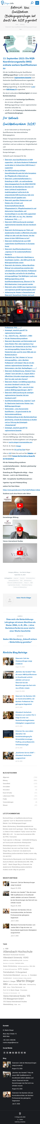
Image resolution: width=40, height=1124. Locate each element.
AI (3, 949)
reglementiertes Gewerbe (14, 584)
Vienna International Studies (14, 996)
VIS (28, 996)
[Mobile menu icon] (37, 3)
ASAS (25, 957)
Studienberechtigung (27, 584)
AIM (6, 949)
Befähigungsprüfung (13, 580)
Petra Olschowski (16, 987)
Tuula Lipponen (8, 840)
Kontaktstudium (7, 978)
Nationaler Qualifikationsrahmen (15, 582)
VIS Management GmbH (13, 999)
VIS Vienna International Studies (15, 1002)
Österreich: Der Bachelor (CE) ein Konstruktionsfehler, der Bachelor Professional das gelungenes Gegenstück (25, 700)
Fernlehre (25, 969)
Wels (15, 1004)
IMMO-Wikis (24, 975)
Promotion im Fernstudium (10, 993)
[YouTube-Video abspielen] (20, 311)
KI (28, 975)
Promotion (23, 990)
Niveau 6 (26, 582)
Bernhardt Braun (8, 818)
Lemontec (22, 1122)
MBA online (22, 984)
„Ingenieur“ (16, 578)
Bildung (7, 37)
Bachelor (22, 578)
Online (8, 987)
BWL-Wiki (32, 966)
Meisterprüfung (27, 580)
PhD (24, 987)
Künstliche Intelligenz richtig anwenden (22, 978)
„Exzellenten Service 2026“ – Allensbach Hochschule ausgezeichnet (25, 755)
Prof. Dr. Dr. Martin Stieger (11, 990)
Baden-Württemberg (10, 966)
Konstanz (33, 975)
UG (19, 993)
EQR (21, 580)
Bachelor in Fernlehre (8, 963)
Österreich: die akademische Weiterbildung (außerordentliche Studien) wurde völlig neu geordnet (20, 853)
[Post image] (8, 661)
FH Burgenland (21, 972)
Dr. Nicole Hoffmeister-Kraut (10, 969)
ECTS (20, 969)
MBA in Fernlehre (13, 984)
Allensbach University (12, 957)
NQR (31, 582)
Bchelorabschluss (30, 578)
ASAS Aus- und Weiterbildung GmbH (12, 960)
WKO (19, 1004)
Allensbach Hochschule (17, 951)
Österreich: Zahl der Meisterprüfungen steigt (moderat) (24, 661)
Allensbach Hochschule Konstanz (14, 955)
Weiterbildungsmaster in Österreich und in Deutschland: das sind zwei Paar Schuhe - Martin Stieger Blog (18, 848)
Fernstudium (9, 972)
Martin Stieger (25, 981)
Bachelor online (19, 963)
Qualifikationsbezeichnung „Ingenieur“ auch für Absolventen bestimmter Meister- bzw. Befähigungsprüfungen (17, 820)
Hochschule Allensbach (11, 975)
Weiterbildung (8, 1004)
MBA (5, 984)
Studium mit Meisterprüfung (20, 587)
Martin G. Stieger (9, 981)
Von (25, 572)
